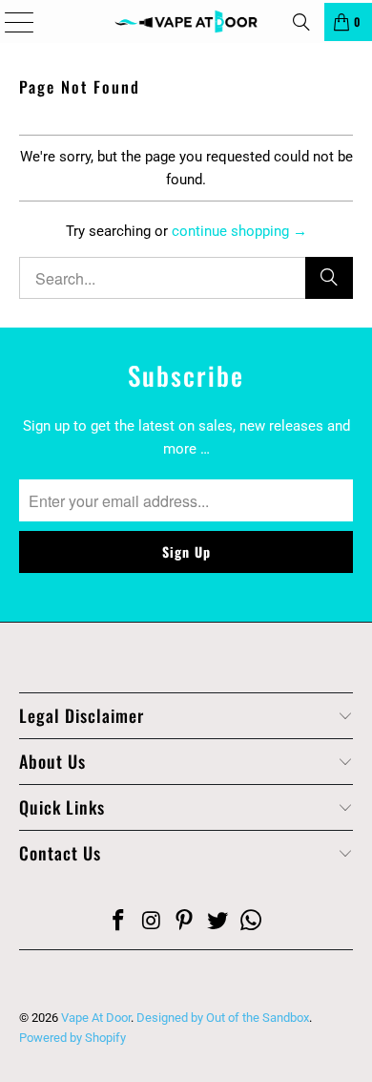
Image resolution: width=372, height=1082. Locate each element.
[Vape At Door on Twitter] (218, 922)
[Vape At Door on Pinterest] (185, 922)
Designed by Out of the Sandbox (222, 1017)
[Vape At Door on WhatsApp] (252, 922)
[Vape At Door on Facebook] (119, 922)
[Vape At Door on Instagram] (151, 922)
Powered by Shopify (72, 1037)
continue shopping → (239, 231)
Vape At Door (96, 1017)
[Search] (301, 22)
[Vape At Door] (186, 21)
